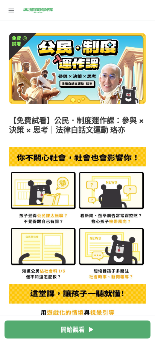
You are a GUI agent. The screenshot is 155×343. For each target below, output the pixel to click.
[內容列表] (11, 10)
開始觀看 (73, 329)
